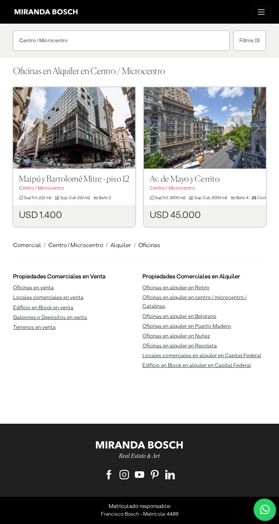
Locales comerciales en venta (48, 297)
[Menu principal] (261, 12)
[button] (22, 118)
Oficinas (149, 246)
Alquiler (120, 246)
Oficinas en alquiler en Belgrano (179, 316)
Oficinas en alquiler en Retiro (176, 287)
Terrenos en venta (34, 327)
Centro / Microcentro (43, 40)
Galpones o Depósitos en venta (50, 317)
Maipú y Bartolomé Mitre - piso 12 (74, 179)
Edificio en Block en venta (43, 307)
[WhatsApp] (264, 509)
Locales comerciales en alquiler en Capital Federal (201, 355)
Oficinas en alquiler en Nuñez (176, 336)
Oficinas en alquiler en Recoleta (179, 345)
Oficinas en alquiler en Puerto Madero (186, 326)
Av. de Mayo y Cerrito (185, 179)
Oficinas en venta (33, 287)
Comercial (27, 246)
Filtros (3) (249, 40)
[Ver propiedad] (74, 128)
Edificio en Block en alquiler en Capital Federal (196, 365)
